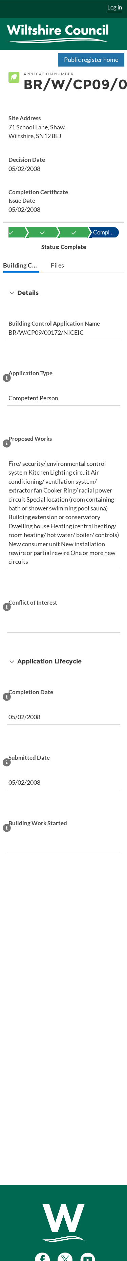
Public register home (91, 59)
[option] (42, 232)
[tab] (21, 266)
